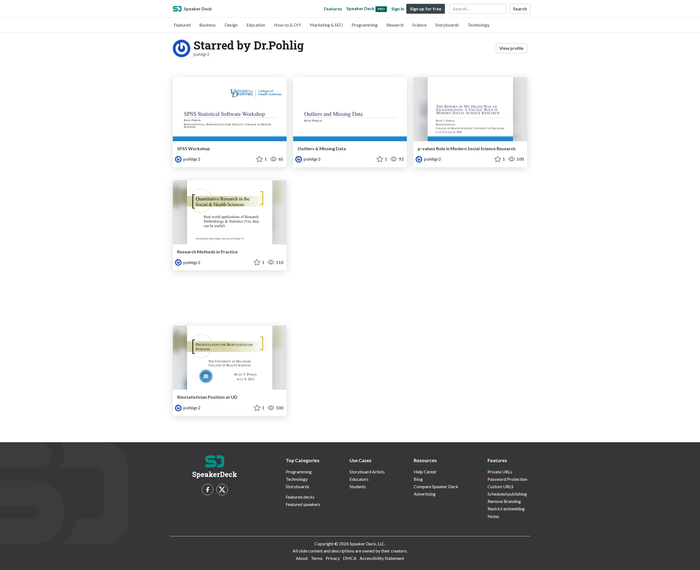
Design (231, 24)
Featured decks (300, 496)
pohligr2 (191, 158)
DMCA (350, 558)
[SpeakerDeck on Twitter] (222, 489)
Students (357, 486)
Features (333, 8)
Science (419, 24)
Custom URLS (501, 486)
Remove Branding (504, 501)
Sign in (397, 8)
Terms (317, 558)
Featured (182, 24)
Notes (493, 516)
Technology (478, 24)
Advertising (425, 493)
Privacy (333, 558)
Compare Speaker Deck (436, 486)
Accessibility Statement (382, 558)
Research (395, 24)
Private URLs (500, 471)
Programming (365, 24)
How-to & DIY (287, 24)
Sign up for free (425, 8)
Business (207, 24)
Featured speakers (303, 504)
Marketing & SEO (326, 24)
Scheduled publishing (507, 493)
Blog (418, 479)
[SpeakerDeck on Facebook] (207, 489)
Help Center (425, 471)
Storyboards (447, 24)
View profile (511, 48)
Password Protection (507, 479)
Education (255, 24)
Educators (359, 479)
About (302, 558)
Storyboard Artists (367, 471)
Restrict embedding (506, 508)
